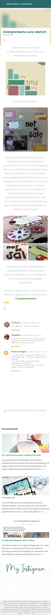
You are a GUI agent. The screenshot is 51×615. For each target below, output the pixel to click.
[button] (4, 40)
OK (33, 614)
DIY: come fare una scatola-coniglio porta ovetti (21, 455)
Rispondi (15, 330)
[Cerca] (47, 4)
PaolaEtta (16, 335)
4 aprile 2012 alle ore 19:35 (37, 352)
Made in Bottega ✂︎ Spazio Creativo (19, 4)
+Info (26, 614)
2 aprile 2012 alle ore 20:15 (31, 335)
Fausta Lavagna (18, 352)
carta (6, 303)
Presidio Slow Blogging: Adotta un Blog (18, 540)
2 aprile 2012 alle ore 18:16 (31, 323)
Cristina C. (16, 323)
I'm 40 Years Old (8, 498)
